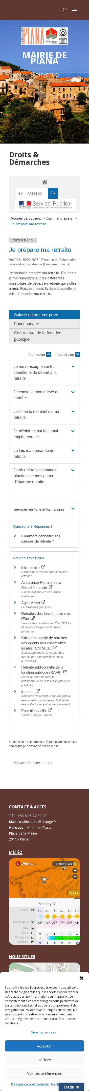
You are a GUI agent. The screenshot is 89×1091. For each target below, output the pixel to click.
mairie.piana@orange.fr (37, 821)
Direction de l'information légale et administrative (44, 742)
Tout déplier (65, 354)
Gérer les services (43, 1032)
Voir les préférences (44, 1073)
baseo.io (53, 746)
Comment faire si (59, 218)
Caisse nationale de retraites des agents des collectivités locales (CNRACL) (44, 643)
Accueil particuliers (26, 218)
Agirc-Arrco (31, 603)
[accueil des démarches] (44, 182)
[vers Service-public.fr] (45, 205)
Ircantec (28, 692)
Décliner (44, 1059)
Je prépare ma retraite (28, 224)
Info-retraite (31, 568)
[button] (81, 978)
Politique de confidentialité (30, 1084)
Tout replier (37, 354)
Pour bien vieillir (34, 711)
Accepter (44, 1046)
